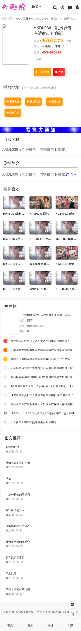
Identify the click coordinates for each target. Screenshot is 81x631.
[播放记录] (62, 7)
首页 (18, 18)
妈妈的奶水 (12, 447)
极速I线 (55, 101)
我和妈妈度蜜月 (15, 557)
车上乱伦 (11, 573)
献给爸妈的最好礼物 (18, 462)
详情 (70, 174)
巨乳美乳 (28, 18)
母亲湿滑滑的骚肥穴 (18, 541)
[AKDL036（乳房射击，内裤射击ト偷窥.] (15, 44)
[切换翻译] (72, 614)
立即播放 (43, 72)
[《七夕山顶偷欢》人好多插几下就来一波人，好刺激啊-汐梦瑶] (11, 323)
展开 (38, 59)
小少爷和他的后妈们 (18, 494)
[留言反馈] (70, 7)
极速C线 (34, 101)
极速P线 (14, 112)
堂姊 (8, 478)
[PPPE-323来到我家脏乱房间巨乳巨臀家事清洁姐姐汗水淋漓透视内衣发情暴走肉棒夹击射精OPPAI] (14, 202)
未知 (58, 46)
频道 (35, 7)
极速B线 (14, 101)
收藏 (60, 72)
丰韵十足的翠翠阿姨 (18, 589)
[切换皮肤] (72, 604)
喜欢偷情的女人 (15, 510)
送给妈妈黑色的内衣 (18, 526)
